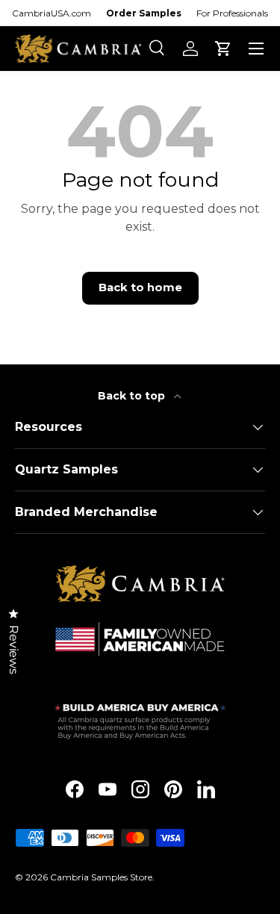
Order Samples (143, 13)
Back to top (133, 395)
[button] (223, 48)
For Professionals (232, 13)
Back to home (140, 287)
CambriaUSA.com (51, 13)
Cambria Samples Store (101, 877)
